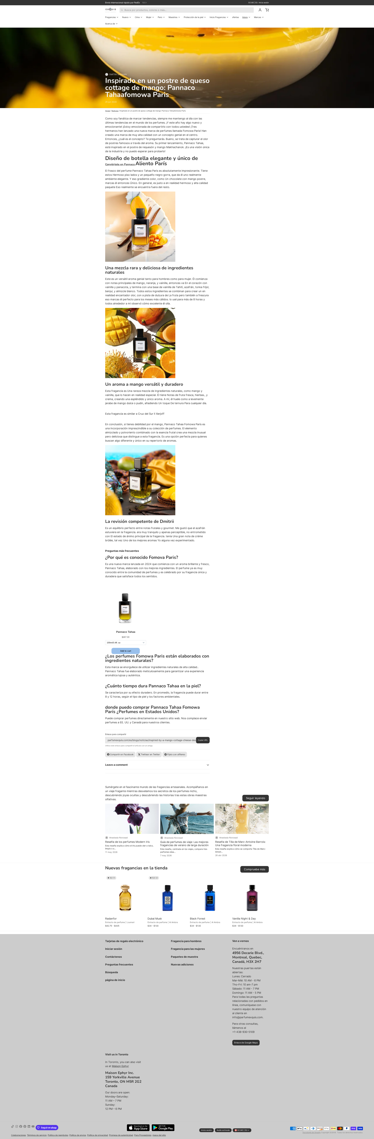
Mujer (148, 17)
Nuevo (125, 17)
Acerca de (110, 23)
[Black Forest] (210, 895)
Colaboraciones (18, 1135)
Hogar (107, 111)
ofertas (235, 17)
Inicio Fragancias (218, 17)
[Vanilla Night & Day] (252, 895)
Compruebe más (254, 869)
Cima (137, 17)
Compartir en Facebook (122, 754)
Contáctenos (113, 956)
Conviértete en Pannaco (120, 164)
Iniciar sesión (113, 948)
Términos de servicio (37, 1135)
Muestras (173, 17)
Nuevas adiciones (182, 964)
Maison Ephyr (120, 1066)
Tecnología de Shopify (311, 1132)
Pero (160, 17)
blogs (245, 17)
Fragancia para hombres (186, 941)
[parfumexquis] (110, 10)
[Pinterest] (24, 1127)
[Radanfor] (125, 895)
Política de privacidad (97, 1135)
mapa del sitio (159, 1135)
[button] (126, 911)
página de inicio (115, 980)
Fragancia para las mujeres (188, 948)
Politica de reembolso (58, 1135)
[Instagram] (16, 1127)
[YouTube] (33, 1127)
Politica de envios (77, 1135)
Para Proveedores (142, 1135)
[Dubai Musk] (168, 895)
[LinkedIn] (28, 1127)
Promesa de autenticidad (121, 1135)
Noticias (115, 111)
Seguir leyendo (255, 798)
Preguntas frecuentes (119, 964)
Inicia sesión (264, 2)
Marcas (257, 17)
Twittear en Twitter (150, 754)
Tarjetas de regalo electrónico (124, 941)
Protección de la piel (193, 17)
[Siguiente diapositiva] (265, 879)
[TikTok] (12, 1127)
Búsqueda (111, 972)
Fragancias (110, 17)
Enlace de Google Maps (246, 1042)
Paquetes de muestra (184, 956)
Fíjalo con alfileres (176, 754)
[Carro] (266, 10)
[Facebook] (20, 1127)
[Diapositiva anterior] (256, 879)
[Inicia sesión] (259, 10)
